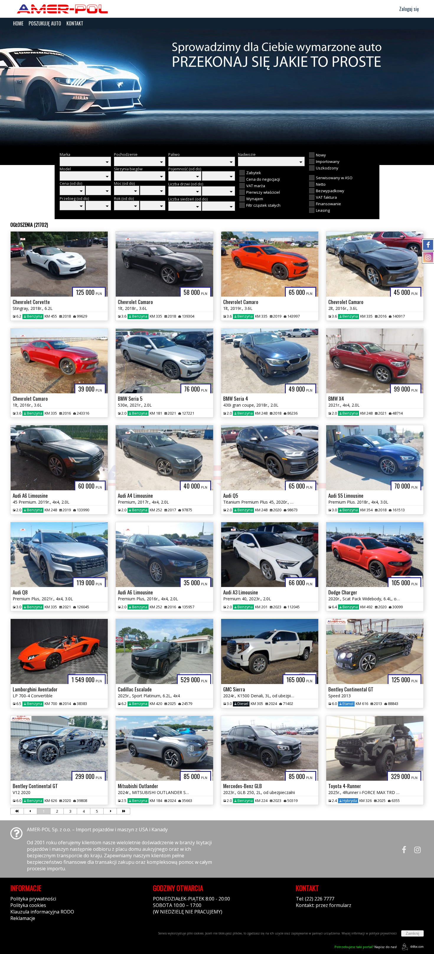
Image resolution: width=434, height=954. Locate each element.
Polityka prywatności (33, 898)
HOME (18, 23)
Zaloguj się (408, 8)
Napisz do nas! (366, 947)
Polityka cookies (28, 905)
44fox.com (417, 947)
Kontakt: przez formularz (323, 905)
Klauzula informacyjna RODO (42, 911)
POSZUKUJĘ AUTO (45, 23)
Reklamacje (22, 918)
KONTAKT (74, 23)
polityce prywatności (383, 933)
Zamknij (412, 933)
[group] (217, 88)
